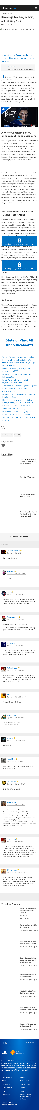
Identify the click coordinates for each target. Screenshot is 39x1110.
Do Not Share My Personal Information (9, 1103)
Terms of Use (24, 1081)
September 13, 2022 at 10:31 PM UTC (16, 574)
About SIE (5, 1081)
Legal (3, 1091)
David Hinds (11, 67)
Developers (6, 1095)
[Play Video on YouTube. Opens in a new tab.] (33, 125)
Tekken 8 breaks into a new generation (18, 357)
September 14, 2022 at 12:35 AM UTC (16, 697)
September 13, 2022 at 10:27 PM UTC (16, 553)
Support (23, 1077)
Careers (22, 1088)
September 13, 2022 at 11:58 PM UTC (16, 670)
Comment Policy (7, 1077)
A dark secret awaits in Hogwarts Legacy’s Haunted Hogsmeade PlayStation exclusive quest (19, 388)
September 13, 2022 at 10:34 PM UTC (16, 594)
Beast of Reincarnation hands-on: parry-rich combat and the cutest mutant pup (28, 960)
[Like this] (26, 918)
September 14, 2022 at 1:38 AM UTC (16, 718)
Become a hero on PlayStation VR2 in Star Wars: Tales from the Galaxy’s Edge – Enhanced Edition (19, 363)
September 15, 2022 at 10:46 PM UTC (16, 841)
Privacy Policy (6, 1084)
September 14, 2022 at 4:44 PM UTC (16, 805)
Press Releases (7, 1088)
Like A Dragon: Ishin (7, 435)
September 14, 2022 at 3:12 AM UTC (16, 761)
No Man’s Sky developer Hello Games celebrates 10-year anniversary (28, 910)
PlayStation (11, 8)
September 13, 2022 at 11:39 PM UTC (16, 645)
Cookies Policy (25, 1084)
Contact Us (24, 1091)
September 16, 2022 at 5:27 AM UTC (16, 872)
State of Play (17, 435)
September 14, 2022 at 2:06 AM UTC (16, 740)
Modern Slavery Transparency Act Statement (26, 1097)
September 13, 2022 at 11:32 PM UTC (16, 619)
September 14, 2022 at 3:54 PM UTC (16, 784)
